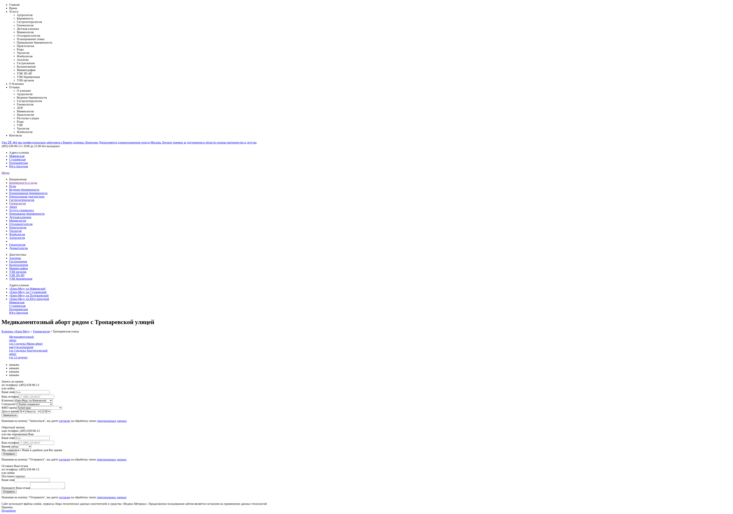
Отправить (9, 453)
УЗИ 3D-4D (16, 275)
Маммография (18, 268)
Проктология (17, 227)
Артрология (17, 237)
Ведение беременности (24, 189)
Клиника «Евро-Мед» (16, 331)
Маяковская (16, 156)
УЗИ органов (17, 271)
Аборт (13, 206)
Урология (15, 231)
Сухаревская (17, 159)
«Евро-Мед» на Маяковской (27, 288)
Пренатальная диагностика (26, 196)
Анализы (15, 258)
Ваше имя (8, 392)
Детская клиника (20, 217)
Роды (12, 186)
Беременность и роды (23, 182)
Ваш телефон (10, 396)
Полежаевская (18, 163)
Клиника (7, 400)
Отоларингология (20, 224)
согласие (64, 420)
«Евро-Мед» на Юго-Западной (29, 299)
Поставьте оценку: (14, 476)
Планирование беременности (28, 193)
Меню (6, 172)
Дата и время (10, 411)
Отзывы (14, 87)
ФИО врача (9, 407)
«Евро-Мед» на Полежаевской (29, 295)
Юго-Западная (18, 166)
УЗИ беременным (20, 278)
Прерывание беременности (27, 213)
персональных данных (112, 420)
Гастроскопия (18, 261)
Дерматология (18, 248)
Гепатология (17, 244)
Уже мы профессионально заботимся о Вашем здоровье (43, 142)
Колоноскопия (18, 265)
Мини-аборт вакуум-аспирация (26, 347)
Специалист (9, 404)
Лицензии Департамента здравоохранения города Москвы (123, 142)
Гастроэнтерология (21, 200)
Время (6, 446)
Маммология (17, 220)
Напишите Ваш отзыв (16, 488)
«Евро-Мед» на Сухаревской (28, 292)
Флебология (17, 234)
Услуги (13, 11)
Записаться (9, 415)
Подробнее (9, 510)
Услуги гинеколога (21, 210)
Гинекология (17, 203)
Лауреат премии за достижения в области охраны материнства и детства (209, 142)
